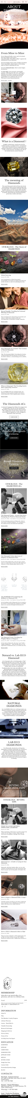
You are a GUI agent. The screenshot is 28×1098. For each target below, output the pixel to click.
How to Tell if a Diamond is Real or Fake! (13, 931)
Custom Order (5, 1065)
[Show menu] (1, 1)
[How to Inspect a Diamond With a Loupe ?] (14, 885)
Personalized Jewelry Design (8, 1067)
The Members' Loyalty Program (9, 1018)
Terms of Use (4, 1036)
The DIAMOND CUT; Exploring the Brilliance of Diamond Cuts (12, 597)
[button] (14, 1096)
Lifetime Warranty (6, 1021)
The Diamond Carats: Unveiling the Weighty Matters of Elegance (11, 638)
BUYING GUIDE (5, 1060)
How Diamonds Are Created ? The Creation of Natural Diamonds (14, 349)
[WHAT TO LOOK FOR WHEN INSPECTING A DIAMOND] (14, 814)
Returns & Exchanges (6, 1028)
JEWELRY (3, 1047)
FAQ (2, 1015)
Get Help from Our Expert (8, 1038)
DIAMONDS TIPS (6, 1052)
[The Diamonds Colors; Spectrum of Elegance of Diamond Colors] (14, 541)
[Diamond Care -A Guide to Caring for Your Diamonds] (14, 850)
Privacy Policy (4, 1004)
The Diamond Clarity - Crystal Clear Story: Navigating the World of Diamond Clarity (14, 516)
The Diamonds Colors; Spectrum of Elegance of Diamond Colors (11, 556)
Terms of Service (13, 1004)
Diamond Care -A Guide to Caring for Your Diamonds (14, 862)
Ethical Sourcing (6, 275)
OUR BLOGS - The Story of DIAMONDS (14, 248)
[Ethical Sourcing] (14, 262)
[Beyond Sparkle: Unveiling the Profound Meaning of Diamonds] (14, 298)
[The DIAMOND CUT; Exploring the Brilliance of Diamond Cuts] (14, 582)
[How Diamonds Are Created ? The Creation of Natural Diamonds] (14, 336)
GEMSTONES (4, 1049)
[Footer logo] (7, 983)
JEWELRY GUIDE (5, 1055)
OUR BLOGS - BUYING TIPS (14, 801)
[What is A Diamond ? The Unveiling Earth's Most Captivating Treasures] (14, 373)
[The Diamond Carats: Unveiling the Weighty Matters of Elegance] (14, 623)
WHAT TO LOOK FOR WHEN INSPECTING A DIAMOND (10, 827)
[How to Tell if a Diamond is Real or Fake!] (14, 919)
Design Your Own (5, 1062)
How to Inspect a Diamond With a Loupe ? (13, 897)
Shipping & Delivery (6, 1031)
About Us (3, 1013)
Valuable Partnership (6, 1026)
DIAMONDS (4, 1044)
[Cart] (25, 1)
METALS (3, 1057)
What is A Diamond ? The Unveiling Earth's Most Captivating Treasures (13, 386)
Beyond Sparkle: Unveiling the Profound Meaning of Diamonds (13, 312)
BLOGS (3, 1070)
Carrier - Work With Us (7, 1023)
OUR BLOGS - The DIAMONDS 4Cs (14, 485)
